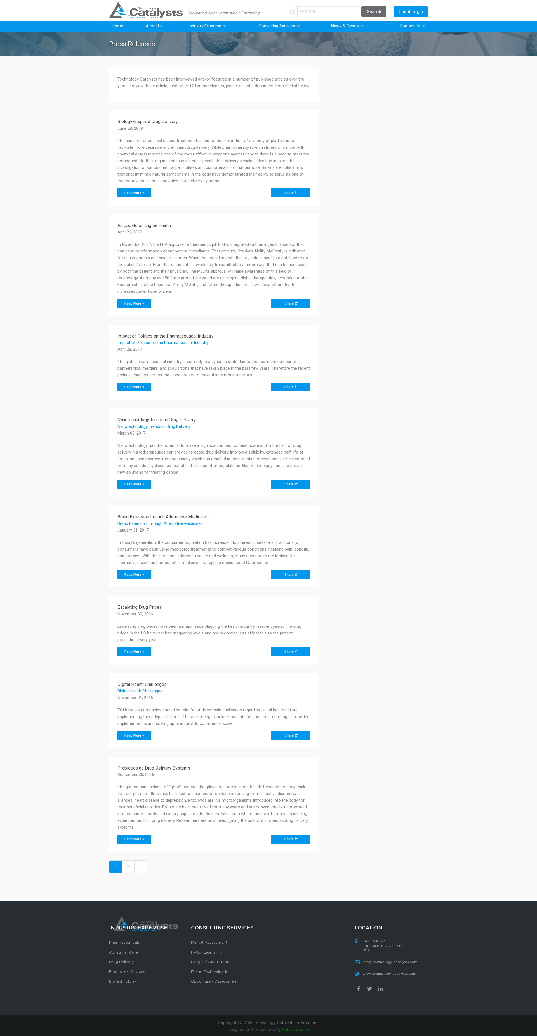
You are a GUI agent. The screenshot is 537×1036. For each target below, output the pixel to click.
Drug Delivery (121, 962)
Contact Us (410, 26)
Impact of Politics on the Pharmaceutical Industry (165, 336)
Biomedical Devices (127, 972)
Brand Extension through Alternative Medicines (163, 517)
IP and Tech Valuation (211, 972)
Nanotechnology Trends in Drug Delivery (156, 419)
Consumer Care (123, 952)
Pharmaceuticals (124, 943)
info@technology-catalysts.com (389, 962)
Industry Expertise (205, 26)
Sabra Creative (296, 1030)
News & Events (345, 26)
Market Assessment (209, 943)
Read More (133, 193)
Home (117, 26)
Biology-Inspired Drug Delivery (147, 121)
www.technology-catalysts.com (389, 973)
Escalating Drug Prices (139, 607)
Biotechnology (122, 981)
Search (374, 11)
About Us (154, 26)
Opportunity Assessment (214, 981)
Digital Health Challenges (142, 684)
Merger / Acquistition (210, 962)
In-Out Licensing (206, 952)
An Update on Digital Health (144, 225)
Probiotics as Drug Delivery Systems (153, 768)
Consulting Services (277, 26)
